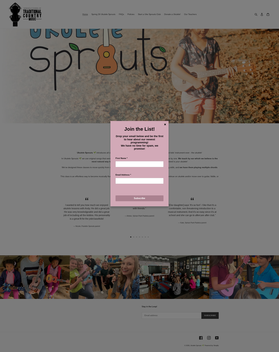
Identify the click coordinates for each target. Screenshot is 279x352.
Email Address (123, 175)
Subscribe (139, 198)
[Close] (165, 124)
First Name (121, 158)
